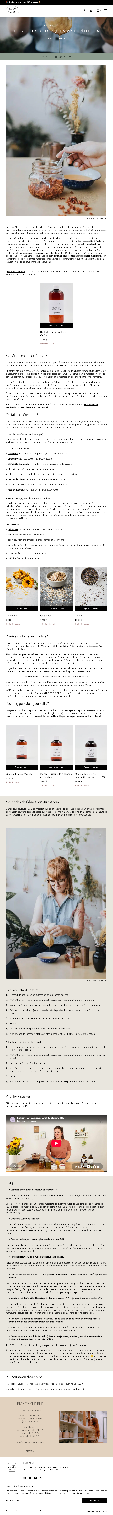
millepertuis (63, 716)
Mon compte (91, 10)
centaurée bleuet (17, 479)
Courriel (69, 56)
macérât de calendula (88, 244)
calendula (13, 453)
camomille (51, 716)
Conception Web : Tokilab (96, 1511)
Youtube (36, 1478)
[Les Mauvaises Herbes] (12, 10)
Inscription (94, 1500)
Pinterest (65, 56)
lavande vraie (14, 458)
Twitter (60, 56)
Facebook (55, 56)
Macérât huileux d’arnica (19, 773)
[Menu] (105, 10)
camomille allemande (18, 463)
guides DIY (68, 25)
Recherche (84, 10)
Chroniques (55, 25)
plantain (12, 469)
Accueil (44, 25)
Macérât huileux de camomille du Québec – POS (90, 775)
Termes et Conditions (59, 1511)
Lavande (79, 615)
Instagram (24, 1478)
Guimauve (45, 615)
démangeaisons (24, 253)
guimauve (13, 529)
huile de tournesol (16, 271)
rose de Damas (15, 489)
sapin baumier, (77, 716)
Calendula (11, 615)
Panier (101, 10)
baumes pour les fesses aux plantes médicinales (78, 255)
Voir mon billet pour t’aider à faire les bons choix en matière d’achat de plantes (54, 648)
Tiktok (47, 1478)
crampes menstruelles (47, 253)
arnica (88, 716)
